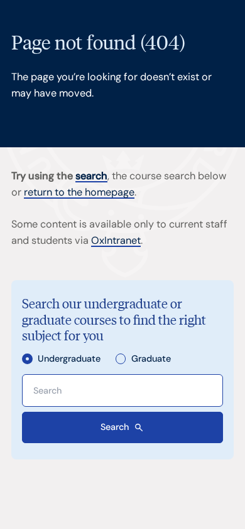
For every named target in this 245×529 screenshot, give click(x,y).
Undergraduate (69, 359)
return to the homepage (79, 192)
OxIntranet (116, 240)
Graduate (150, 359)
